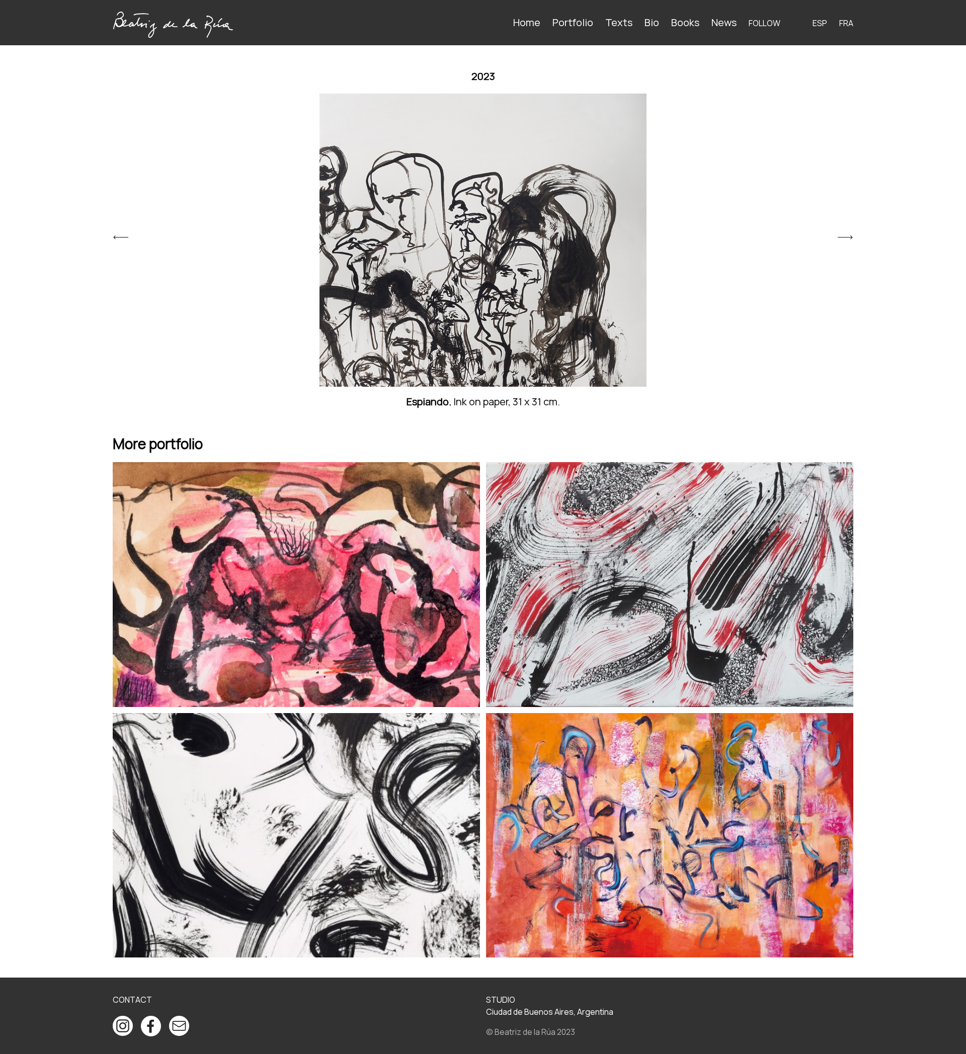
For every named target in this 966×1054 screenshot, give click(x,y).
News (724, 22)
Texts (618, 22)
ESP (820, 23)
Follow (764, 23)
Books (685, 22)
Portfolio (572, 22)
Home (526, 22)
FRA (846, 23)
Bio (652, 22)
